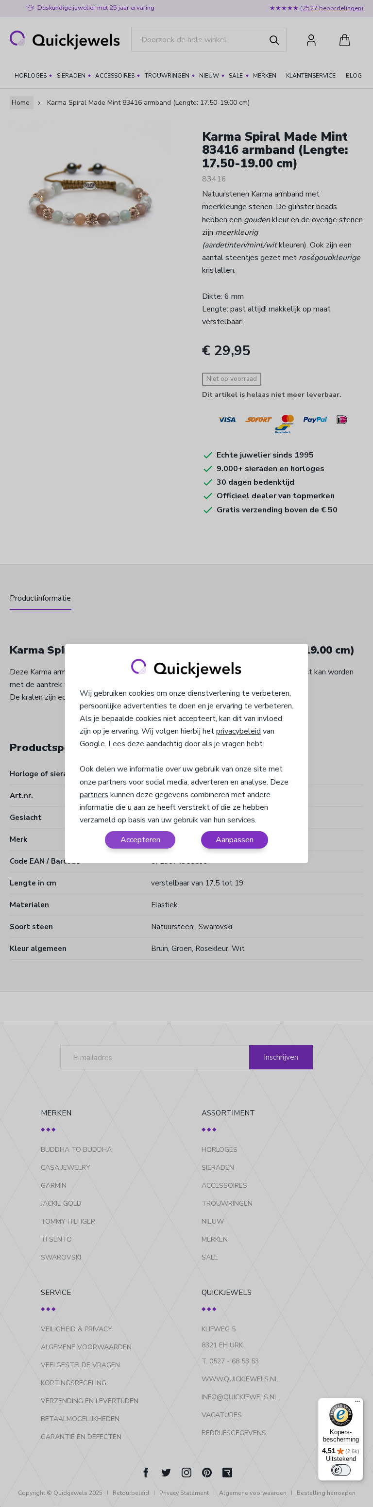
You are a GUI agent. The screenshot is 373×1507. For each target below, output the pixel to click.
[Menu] (357, 1403)
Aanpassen (235, 840)
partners (94, 794)
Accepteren (140, 840)
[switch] (341, 1470)
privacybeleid (238, 731)
